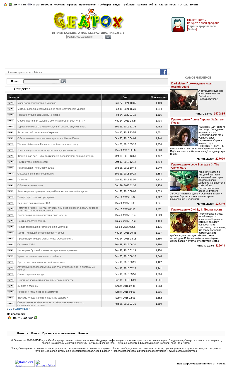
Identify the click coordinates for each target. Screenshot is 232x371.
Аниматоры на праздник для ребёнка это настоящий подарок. (52, 191)
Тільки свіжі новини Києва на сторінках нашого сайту (47, 144)
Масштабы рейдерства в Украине (36, 103)
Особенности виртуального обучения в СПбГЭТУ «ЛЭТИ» (51, 120)
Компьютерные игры (19, 72)
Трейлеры (128, 4)
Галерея (142, 4)
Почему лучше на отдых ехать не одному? (42, 297)
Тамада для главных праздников (36, 197)
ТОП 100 (183, 4)
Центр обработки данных (31, 221)
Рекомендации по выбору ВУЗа (35, 167)
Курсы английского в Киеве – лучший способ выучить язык (51, 126)
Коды (172, 4)
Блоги (194, 4)
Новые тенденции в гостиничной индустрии (42, 226)
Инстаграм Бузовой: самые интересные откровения (47, 250)
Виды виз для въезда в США (33, 203)
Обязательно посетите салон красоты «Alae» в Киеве (48, 138)
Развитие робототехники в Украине (37, 132)
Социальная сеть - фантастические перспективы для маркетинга (55, 156)
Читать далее (204, 113)
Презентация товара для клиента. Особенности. (45, 238)
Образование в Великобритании (35, 173)
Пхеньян (22, 179)
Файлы (153, 4)
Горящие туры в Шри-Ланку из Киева (38, 114)
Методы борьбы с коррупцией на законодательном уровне (51, 109)
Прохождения (87, 4)
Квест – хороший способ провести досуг (40, 232)
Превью (72, 4)
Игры (36, 4)
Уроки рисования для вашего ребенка (39, 256)
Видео (117, 4)
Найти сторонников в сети (32, 161)
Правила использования (58, 333)
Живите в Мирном (27, 286)
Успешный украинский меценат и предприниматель (47, 150)
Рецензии (59, 4)
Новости (46, 4)
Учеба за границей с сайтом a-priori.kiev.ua (42, 215)
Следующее (21, 308)
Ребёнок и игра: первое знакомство (37, 291)
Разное (83, 333)
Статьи (163, 4)
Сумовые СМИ (26, 244)
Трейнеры (104, 4)
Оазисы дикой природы (30, 274)
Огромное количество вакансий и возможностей (45, 280)
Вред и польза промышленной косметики (41, 262)
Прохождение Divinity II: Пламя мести (196, 209)
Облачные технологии (30, 185)
